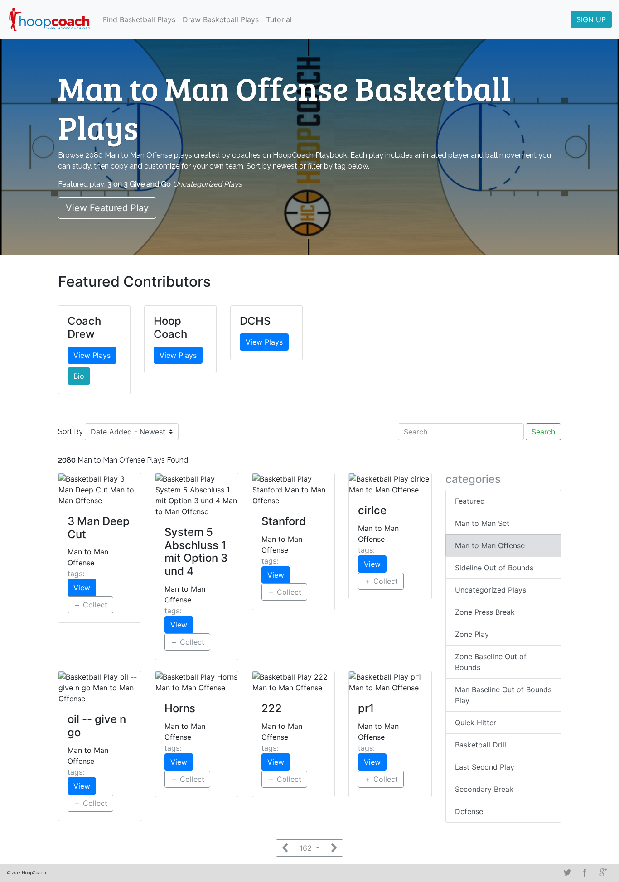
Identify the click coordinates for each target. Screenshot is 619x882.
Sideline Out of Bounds (494, 567)
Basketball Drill (480, 744)
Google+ (603, 872)
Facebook (585, 872)
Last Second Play (484, 766)
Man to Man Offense (490, 545)
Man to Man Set (482, 523)
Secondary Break (484, 789)
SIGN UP (591, 19)
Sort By (70, 431)
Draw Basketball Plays (221, 19)
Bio (78, 376)
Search (543, 431)
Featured (470, 501)
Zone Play (472, 634)
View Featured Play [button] (107, 207)
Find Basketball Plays (139, 19)
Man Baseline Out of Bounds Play (503, 695)
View (81, 587)
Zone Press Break (485, 612)
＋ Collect (90, 604)
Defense (469, 811)
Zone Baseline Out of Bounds (491, 662)
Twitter (567, 872)
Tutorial (279, 19)
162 (307, 848)
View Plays (92, 355)
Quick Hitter (475, 722)
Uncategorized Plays (490, 589)
